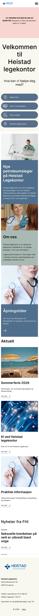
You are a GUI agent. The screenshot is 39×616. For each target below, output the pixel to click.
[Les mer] (19, 331)
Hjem (24, 609)
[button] (4, 554)
